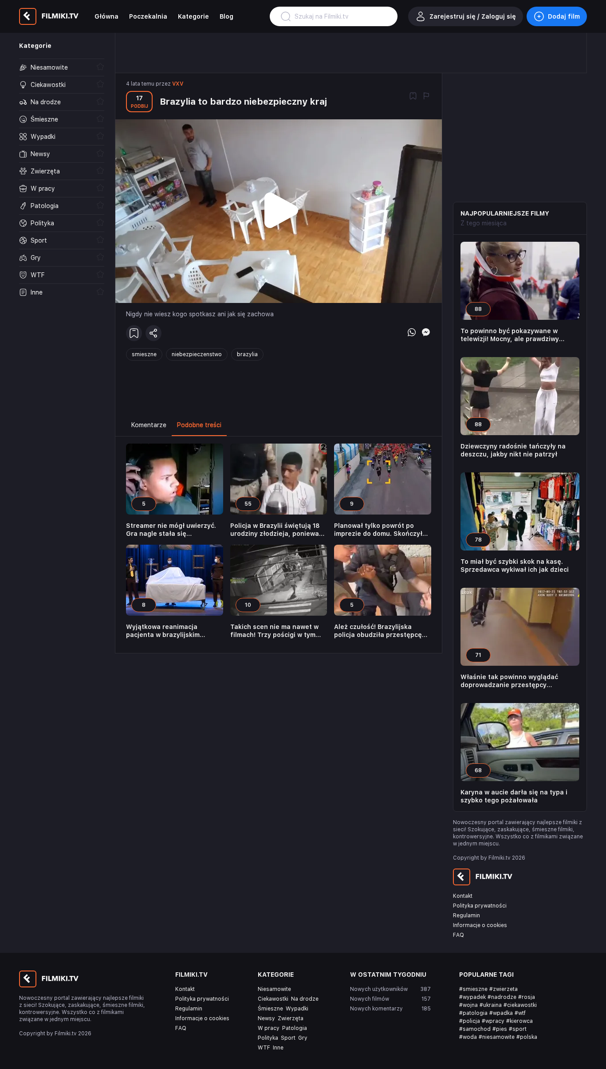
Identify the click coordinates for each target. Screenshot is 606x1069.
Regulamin (466, 915)
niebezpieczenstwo (197, 354)
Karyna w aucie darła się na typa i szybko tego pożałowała (513, 796)
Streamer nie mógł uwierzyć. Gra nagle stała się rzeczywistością (171, 530)
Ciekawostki (273, 999)
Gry (302, 1038)
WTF (264, 1048)
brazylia (247, 354)
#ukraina (491, 1005)
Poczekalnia (148, 16)
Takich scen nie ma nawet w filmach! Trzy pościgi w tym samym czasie (274, 631)
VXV (177, 84)
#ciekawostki (520, 1005)
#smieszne (473, 989)
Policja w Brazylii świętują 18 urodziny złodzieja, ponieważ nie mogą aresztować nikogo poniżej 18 (276, 530)
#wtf (520, 1013)
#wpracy (493, 1021)
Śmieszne (270, 1009)
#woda (468, 1037)
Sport (288, 1038)
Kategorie (193, 16)
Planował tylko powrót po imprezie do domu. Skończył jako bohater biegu (378, 530)
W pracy (268, 1028)
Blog (226, 16)
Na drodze (305, 999)
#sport (518, 1029)
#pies (499, 1029)
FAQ (458, 935)
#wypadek (472, 997)
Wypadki (297, 1009)
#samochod (475, 1029)
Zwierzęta (290, 1018)
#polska (526, 1037)
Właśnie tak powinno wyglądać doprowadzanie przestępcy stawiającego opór (509, 681)
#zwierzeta (503, 989)
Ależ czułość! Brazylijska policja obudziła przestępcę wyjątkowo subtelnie (378, 631)
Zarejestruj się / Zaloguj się (472, 16)
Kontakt (462, 896)
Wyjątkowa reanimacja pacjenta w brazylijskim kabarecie (163, 631)
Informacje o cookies (480, 925)
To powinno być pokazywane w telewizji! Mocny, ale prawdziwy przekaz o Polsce (509, 335)
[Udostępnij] (153, 333)
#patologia (473, 1013)
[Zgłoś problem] (426, 96)
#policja (469, 1021)
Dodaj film (564, 16)
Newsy (266, 1018)
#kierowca (519, 1021)
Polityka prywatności (480, 906)
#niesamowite (497, 1037)
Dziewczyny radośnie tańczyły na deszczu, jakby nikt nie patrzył (513, 450)
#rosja (526, 997)
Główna (106, 16)
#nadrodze (502, 997)
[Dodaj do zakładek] (413, 96)
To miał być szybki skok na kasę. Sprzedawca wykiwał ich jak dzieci (514, 565)
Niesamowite (274, 989)
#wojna (468, 1005)
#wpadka (501, 1013)
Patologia (294, 1028)
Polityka (268, 1038)
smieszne (144, 354)
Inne (278, 1048)
